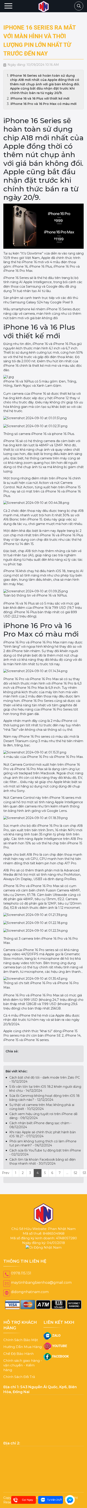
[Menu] (8, 6)
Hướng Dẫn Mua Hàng (22, 1347)
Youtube (59, 1346)
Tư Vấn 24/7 (54, 1499)
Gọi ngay (27, 1499)
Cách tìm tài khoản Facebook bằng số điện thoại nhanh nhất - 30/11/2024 (42, 1162)
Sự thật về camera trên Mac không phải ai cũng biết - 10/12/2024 (41, 1107)
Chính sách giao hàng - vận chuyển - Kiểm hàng (22, 1365)
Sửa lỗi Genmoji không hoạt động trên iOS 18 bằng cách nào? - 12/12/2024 (44, 1098)
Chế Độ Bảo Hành (18, 1354)
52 (75, 1173)
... (67, 1173)
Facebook (60, 1356)
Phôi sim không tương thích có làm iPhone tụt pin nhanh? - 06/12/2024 (43, 1143)
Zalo (55, 1336)
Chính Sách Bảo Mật (20, 1340)
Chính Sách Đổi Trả (19, 1377)
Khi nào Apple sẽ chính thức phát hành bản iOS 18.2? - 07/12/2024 (42, 1134)
